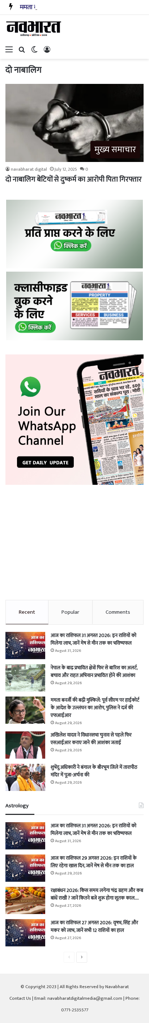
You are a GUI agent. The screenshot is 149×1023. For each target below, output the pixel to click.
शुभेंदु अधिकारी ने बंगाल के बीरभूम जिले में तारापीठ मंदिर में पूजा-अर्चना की (94, 771)
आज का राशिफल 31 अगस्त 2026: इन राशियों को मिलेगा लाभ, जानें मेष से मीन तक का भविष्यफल (93, 639)
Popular (70, 612)
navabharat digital (29, 169)
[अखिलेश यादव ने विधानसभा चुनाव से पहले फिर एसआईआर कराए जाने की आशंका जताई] (25, 745)
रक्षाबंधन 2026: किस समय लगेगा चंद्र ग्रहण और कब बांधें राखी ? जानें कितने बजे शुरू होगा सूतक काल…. (97, 894)
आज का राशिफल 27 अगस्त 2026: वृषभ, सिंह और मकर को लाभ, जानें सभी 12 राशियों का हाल (94, 926)
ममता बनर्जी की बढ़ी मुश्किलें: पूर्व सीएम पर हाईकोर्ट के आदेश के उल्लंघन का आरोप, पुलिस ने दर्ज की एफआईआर (95, 707)
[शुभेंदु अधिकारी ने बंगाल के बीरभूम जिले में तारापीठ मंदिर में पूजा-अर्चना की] (25, 777)
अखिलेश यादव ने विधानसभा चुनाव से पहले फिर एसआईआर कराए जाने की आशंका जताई (91, 739)
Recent (27, 612)
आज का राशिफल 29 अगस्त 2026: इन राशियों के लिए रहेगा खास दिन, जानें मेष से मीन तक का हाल (94, 862)
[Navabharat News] (34, 28)
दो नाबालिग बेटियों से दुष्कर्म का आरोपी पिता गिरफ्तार (73, 179)
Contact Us (20, 998)
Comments (118, 612)
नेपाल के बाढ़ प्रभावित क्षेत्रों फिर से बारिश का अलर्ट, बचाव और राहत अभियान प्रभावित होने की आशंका (94, 671)
